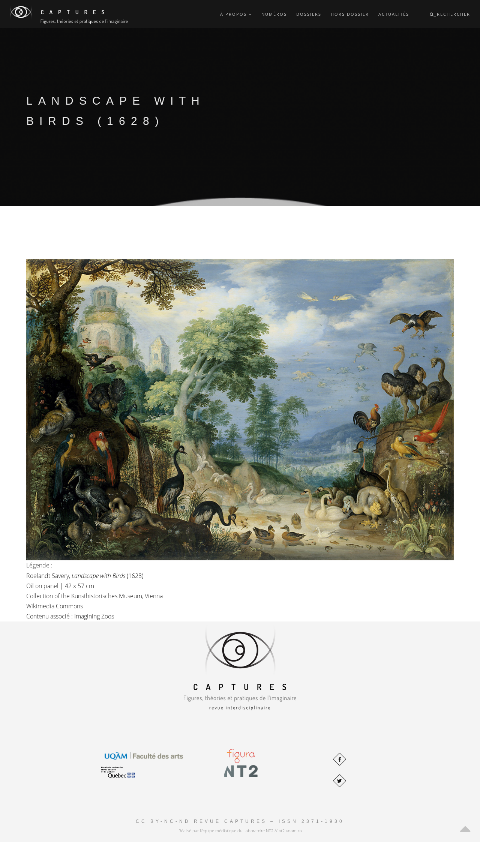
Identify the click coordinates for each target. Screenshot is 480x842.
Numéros (274, 14)
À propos (234, 14)
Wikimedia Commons (54, 606)
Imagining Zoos (94, 616)
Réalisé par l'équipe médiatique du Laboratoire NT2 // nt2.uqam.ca (240, 830)
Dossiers (308, 14)
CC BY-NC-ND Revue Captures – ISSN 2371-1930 (240, 821)
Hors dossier (350, 14)
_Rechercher (452, 14)
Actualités (393, 14)
